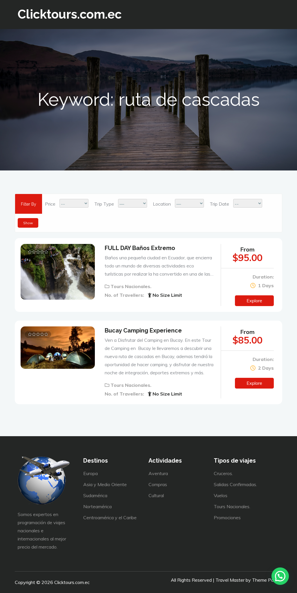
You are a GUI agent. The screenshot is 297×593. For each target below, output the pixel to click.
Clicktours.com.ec (70, 14)
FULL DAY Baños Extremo (140, 248)
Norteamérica (97, 506)
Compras (157, 484)
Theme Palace (267, 580)
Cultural (156, 495)
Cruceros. (223, 473)
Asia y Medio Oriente (105, 484)
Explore (254, 300)
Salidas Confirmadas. (235, 484)
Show (28, 223)
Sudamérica (95, 495)
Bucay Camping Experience (143, 330)
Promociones (227, 517)
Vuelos (220, 495)
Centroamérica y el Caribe (110, 517)
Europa (90, 473)
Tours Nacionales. (131, 286)
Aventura (158, 473)
